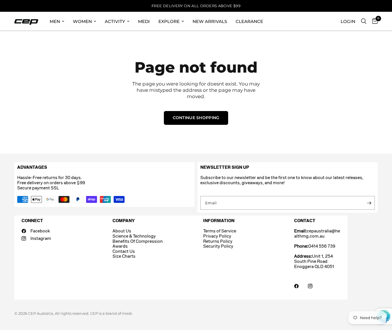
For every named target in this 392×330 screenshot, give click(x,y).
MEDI (144, 21)
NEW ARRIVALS (210, 21)
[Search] (363, 21)
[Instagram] (314, 286)
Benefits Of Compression (137, 241)
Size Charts (123, 256)
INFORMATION (218, 220)
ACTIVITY (115, 21)
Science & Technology (134, 236)
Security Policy (218, 246)
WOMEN (82, 21)
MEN (55, 21)
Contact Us (123, 251)
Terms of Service (219, 231)
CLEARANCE (249, 21)
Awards (120, 246)
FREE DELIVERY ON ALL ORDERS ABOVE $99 (196, 5)
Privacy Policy (217, 236)
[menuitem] (57, 21)
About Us (121, 231)
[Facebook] (300, 286)
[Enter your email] (369, 203)
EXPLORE (169, 21)
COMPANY (123, 220)
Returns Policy (217, 241)
